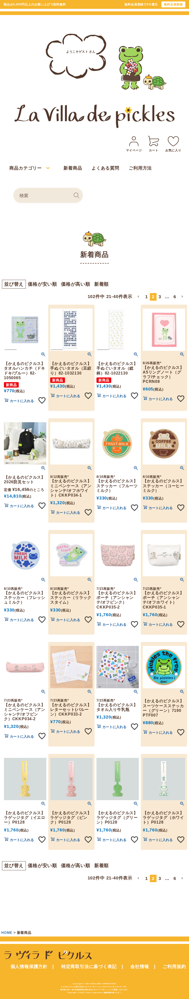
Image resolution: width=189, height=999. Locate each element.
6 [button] (174, 296)
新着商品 (72, 168)
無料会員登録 (173, 4)
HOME (6, 933)
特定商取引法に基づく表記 (89, 966)
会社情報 (139, 966)
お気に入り (173, 150)
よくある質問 (105, 168)
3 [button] (159, 296)
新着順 (101, 284)
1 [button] (146, 296)
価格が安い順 (42, 284)
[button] (138, 296)
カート (153, 150)
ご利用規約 (174, 966)
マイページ (134, 150)
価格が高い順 (75, 284)
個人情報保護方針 (29, 966)
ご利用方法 (140, 168)
